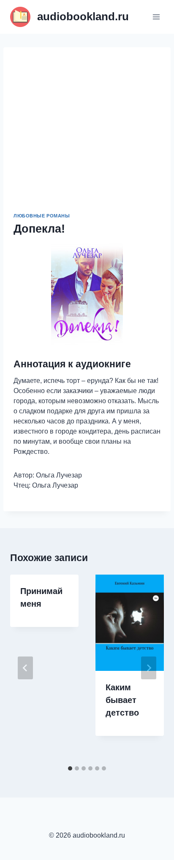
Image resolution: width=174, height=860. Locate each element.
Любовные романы (42, 215)
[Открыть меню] (156, 16)
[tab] (70, 768)
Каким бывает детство (122, 700)
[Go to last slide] (25, 668)
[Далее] (148, 668)
